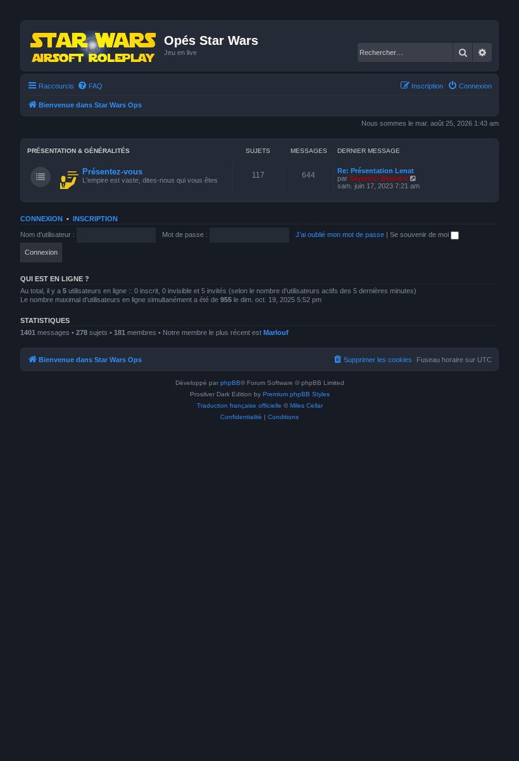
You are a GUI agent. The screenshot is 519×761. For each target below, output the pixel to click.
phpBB (230, 382)
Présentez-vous (112, 171)
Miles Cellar (306, 405)
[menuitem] (90, 86)
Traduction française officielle (239, 405)
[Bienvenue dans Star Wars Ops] (94, 45)
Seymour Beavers (378, 178)
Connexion (41, 218)
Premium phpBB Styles (296, 394)
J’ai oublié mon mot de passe (340, 234)
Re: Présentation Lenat (375, 170)
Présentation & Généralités (78, 150)
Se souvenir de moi (420, 234)
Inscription (95, 218)
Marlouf (276, 332)
